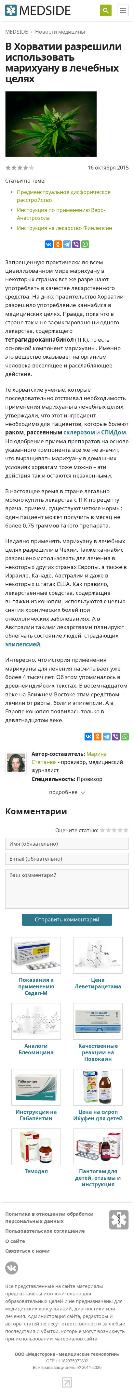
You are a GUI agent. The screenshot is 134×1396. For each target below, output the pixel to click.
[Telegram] (67, 244)
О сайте (15, 1241)
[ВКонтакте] (49, 244)
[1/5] (8, 167)
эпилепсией (22, 644)
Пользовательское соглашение (45, 1230)
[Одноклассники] (58, 244)
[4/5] (26, 167)
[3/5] (20, 167)
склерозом (79, 432)
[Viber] (76, 244)
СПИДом (113, 432)
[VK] (11, 1267)
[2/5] (14, 167)
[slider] (114, 830)
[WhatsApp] (85, 244)
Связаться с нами (27, 1250)
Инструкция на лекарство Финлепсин (64, 228)
